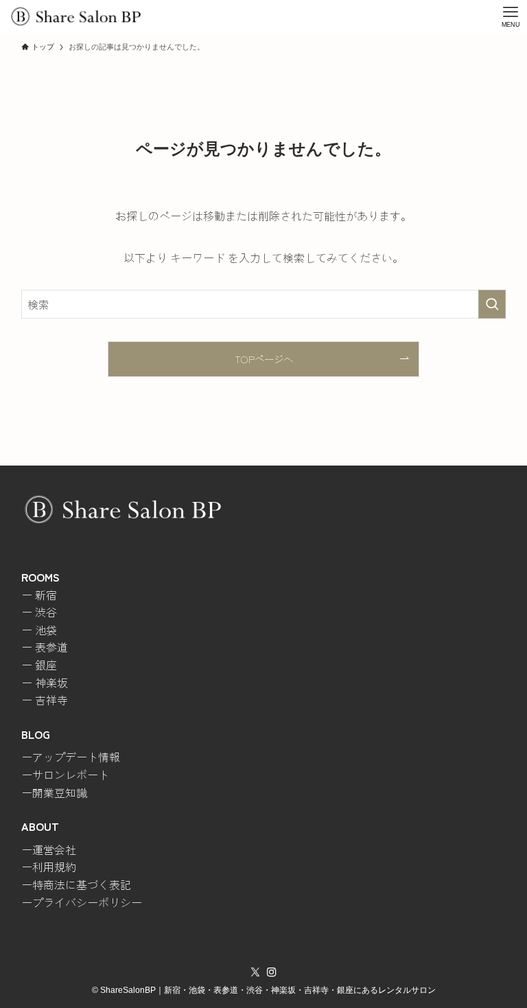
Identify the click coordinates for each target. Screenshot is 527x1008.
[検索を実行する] (492, 304)
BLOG (35, 734)
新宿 (46, 594)
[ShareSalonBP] (75, 16)
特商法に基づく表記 (81, 884)
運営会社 (54, 849)
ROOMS (40, 577)
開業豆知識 (59, 792)
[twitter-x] (255, 972)
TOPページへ (264, 359)
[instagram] (272, 972)
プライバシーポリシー (87, 902)
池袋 (46, 629)
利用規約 (54, 866)
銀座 (46, 664)
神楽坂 (51, 682)
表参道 (51, 647)
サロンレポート (70, 774)
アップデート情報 (76, 756)
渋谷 (46, 612)
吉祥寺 (51, 699)
